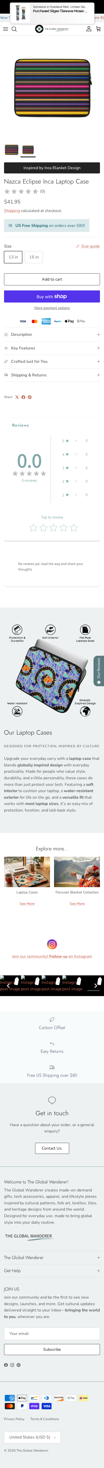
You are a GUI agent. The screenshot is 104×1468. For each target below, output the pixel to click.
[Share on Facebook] (23, 397)
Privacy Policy (14, 1419)
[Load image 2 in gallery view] (52, 88)
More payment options (52, 308)
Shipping (12, 211)
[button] (75, 440)
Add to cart (52, 279)
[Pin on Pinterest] (30, 397)
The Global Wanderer (32, 1450)
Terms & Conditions (44, 1419)
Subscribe (52, 1349)
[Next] (95, 986)
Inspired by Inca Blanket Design (52, 168)
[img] (21, 192)
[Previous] (8, 986)
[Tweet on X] (17, 397)
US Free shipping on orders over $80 (52, 7)
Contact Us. (52, 1148)
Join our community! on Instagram (52, 956)
